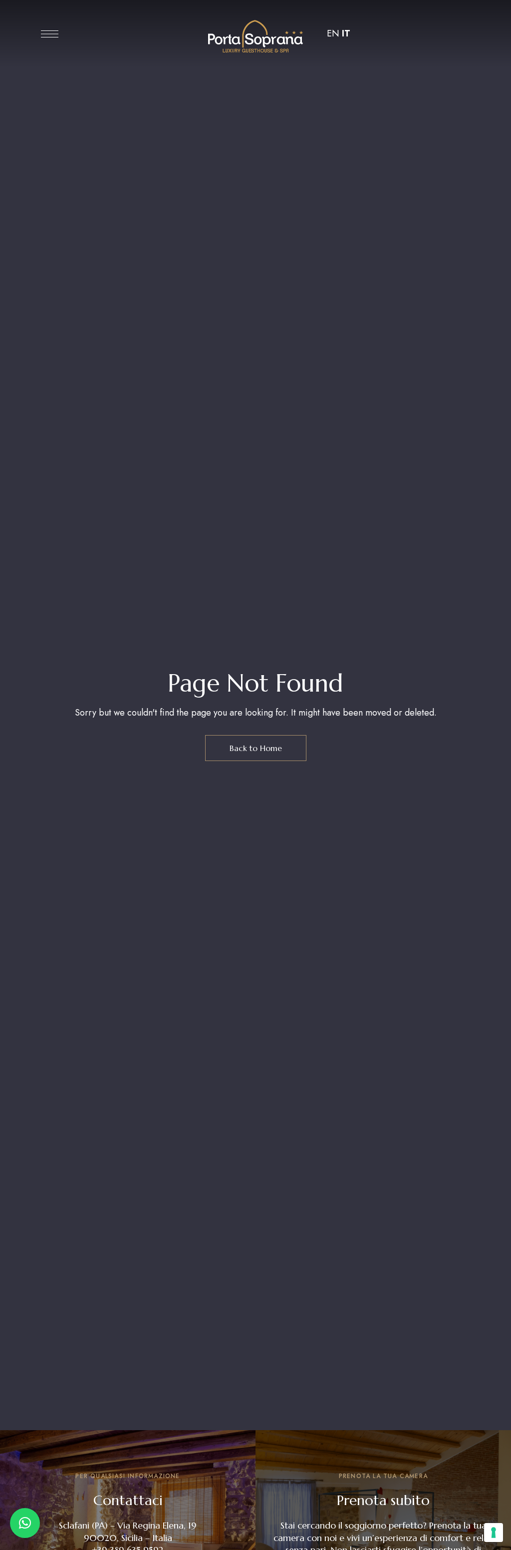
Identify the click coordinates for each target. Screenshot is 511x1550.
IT (346, 33)
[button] (25, 1523)
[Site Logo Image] (255, 36)
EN (333, 33)
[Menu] (49, 33)
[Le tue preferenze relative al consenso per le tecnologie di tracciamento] (493, 1532)
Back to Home (256, 748)
